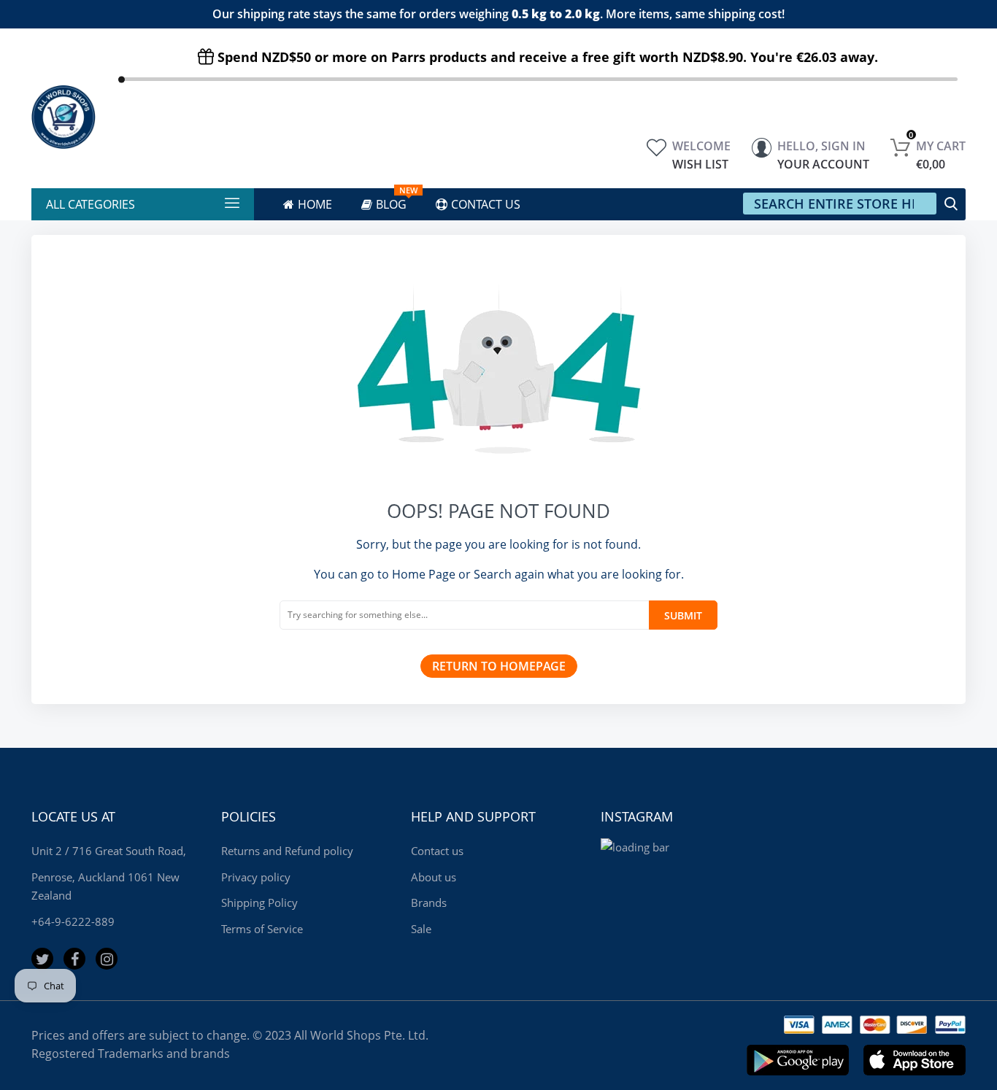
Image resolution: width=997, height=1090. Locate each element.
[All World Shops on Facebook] (74, 959)
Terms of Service (262, 928)
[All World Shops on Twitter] (42, 959)
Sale (421, 928)
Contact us (437, 850)
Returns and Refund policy (287, 850)
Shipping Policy (259, 902)
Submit (683, 615)
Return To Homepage (499, 666)
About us (433, 877)
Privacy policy (255, 877)
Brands (429, 902)
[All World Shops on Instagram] (107, 959)
